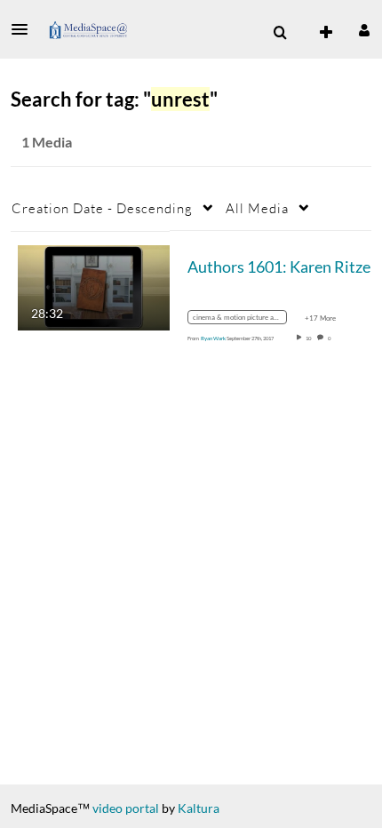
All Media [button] (257, 208)
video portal (125, 808)
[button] (25, 29)
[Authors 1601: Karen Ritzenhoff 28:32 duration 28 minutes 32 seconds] (94, 285)
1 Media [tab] (46, 141)
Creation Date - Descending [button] (102, 208)
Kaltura (198, 808)
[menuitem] (279, 33)
